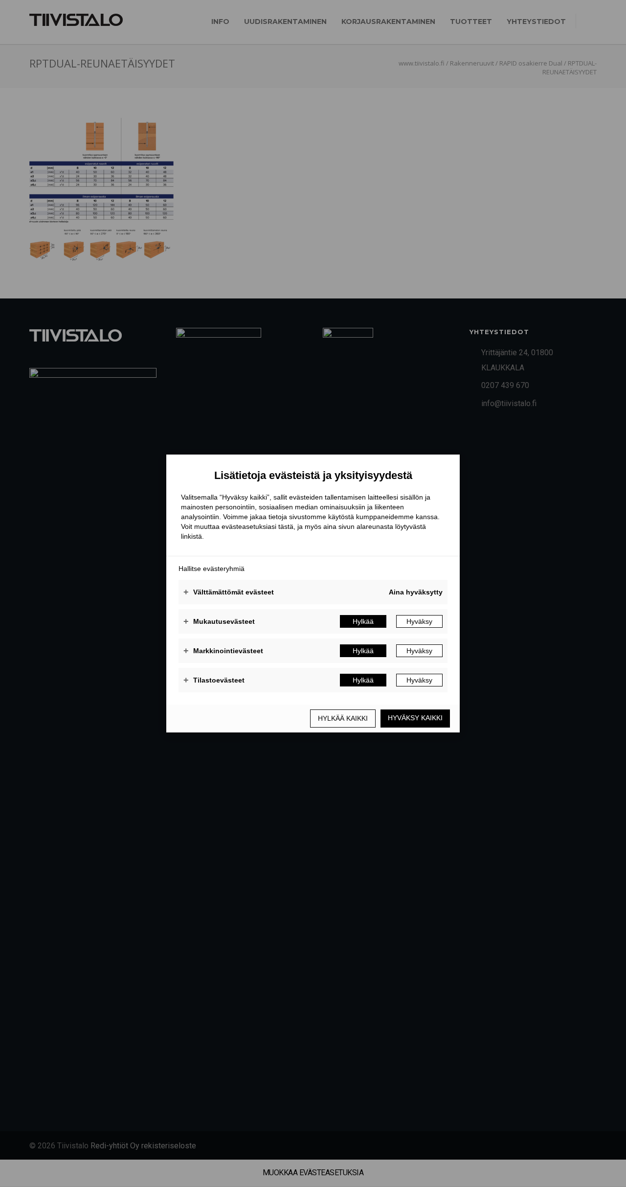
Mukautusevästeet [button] (219, 621)
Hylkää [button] (363, 621)
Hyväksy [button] (419, 621)
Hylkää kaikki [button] (343, 718)
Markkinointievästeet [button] (223, 651)
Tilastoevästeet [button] (214, 680)
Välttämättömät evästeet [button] (228, 592)
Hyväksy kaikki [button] (415, 718)
